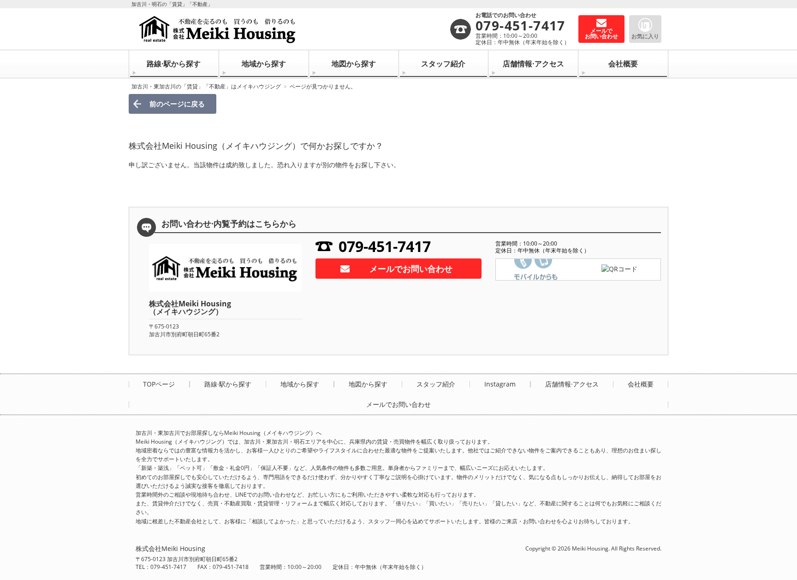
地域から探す (264, 64)
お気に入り (645, 36)
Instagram (500, 384)
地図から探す (354, 64)
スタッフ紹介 (443, 64)
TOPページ (159, 384)
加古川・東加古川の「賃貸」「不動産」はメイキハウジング (206, 86)
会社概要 (623, 64)
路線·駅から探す (174, 64)
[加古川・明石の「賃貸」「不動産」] (292, 29)
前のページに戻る (177, 103)
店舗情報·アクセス (533, 64)
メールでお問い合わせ (410, 268)
